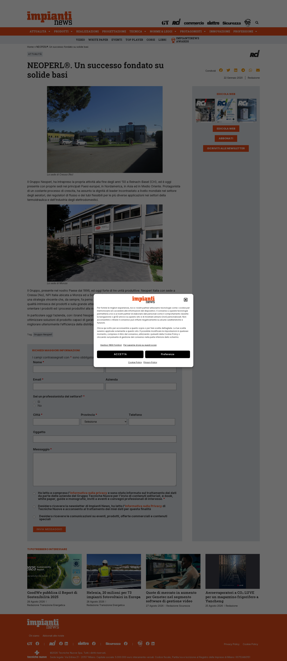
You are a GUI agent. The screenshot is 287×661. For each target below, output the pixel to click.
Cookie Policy (135, 362)
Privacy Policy (150, 362)
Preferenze (167, 354)
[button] (185, 299)
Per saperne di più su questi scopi (140, 345)
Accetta (120, 354)
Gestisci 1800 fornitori (111, 345)
